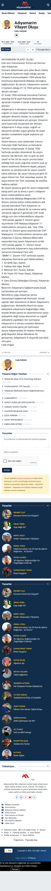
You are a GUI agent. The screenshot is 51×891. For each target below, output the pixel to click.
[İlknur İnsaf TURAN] (7, 571)
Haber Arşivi (10, 823)
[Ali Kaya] (7, 754)
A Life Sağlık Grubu (28, 830)
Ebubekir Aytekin (21, 683)
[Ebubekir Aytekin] (7, 684)
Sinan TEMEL (19, 524)
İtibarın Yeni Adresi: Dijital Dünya (28, 709)
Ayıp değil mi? (20, 527)
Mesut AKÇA (19, 536)
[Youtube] (30, 797)
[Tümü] (48, 505)
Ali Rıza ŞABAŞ (20, 695)
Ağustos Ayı (19, 663)
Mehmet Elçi (19, 512)
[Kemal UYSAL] (7, 548)
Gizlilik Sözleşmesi (11, 835)
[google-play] (31, 840)
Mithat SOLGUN (20, 672)
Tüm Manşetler (11, 818)
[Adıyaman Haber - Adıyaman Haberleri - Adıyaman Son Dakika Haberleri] (25, 5)
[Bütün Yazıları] (48, 374)
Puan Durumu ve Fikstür (14, 815)
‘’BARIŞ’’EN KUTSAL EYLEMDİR (27, 698)
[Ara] (48, 5)
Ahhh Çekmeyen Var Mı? (24, 721)
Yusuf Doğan (19, 706)
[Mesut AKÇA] (7, 537)
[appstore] (19, 840)
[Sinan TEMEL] (7, 525)
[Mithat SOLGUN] (7, 673)
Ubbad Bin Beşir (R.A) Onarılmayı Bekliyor (22, 379)
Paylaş (7, 49)
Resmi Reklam (8, 13)
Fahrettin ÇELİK (21, 741)
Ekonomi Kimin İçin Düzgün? (26, 515)
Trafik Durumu (10, 813)
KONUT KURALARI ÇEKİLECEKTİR (19, 402)
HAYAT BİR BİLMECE (13, 420)
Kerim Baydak (20, 718)
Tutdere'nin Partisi (22, 744)
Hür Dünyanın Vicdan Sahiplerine (28, 686)
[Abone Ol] (43, 49)
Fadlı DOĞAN (20, 31)
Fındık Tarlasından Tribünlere (26, 538)
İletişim (43, 830)
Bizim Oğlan (19, 755)
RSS (9, 851)
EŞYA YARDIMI (11, 415)
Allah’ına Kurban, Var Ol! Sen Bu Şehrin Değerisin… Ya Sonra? (30, 550)
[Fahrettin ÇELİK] (7, 742)
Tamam (15, 869)
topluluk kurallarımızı (24, 478)
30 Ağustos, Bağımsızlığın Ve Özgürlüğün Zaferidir (27, 561)
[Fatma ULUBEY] (7, 560)
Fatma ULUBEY (20, 557)
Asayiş (41, 13)
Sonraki (43, 353)
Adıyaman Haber (10, 830)
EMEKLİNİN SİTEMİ (13, 424)
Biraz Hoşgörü (20, 573)
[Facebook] (17, 797)
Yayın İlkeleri (35, 833)
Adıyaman (22, 13)
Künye (6, 833)
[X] (21, 797)
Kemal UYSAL (19, 546)
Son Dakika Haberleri (13, 821)
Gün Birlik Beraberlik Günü (16, 411)
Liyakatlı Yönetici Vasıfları (16, 407)
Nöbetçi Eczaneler (12, 805)
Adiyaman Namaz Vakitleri (15, 810)
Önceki (7, 353)
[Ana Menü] (3, 5)
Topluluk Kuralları (19, 833)
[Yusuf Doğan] (7, 707)
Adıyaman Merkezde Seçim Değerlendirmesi (24, 391)
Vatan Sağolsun (21, 675)
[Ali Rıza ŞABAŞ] (7, 696)
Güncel (33, 13)
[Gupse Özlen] (7, 661)
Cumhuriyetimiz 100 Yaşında (17, 386)
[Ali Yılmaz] (7, 731)
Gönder (7, 470)
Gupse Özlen (19, 660)
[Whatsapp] (34, 797)
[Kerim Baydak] (7, 719)
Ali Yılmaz (18, 729)
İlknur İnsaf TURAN (23, 570)
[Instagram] (26, 797)
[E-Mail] (16, 35)
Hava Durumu (10, 807)
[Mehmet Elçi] (7, 514)
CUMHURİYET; (11, 398)
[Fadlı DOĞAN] (7, 24)
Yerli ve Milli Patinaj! (22, 732)
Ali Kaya (17, 752)
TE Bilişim (32, 858)
